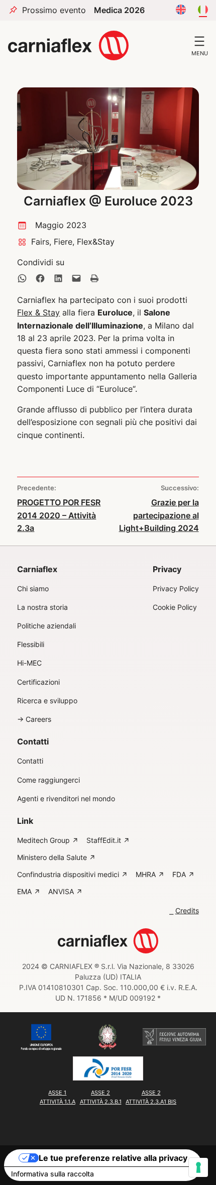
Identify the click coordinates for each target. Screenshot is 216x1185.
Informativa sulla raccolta (52, 1173)
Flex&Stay (96, 242)
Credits (187, 911)
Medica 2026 (119, 10)
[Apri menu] (199, 41)
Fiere (63, 242)
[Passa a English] (181, 10)
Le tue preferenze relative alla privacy (113, 1158)
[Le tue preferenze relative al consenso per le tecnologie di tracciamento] (198, 1167)
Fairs (40, 242)
